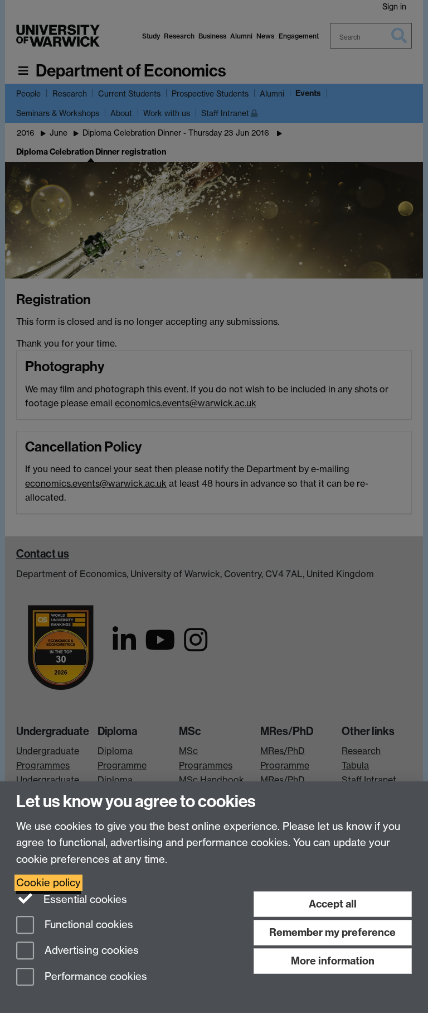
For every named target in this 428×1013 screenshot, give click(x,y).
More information (332, 960)
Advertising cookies (90, 950)
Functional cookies (87, 924)
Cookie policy (48, 882)
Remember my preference (332, 932)
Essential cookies (84, 899)
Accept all (333, 903)
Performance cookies (94, 977)
